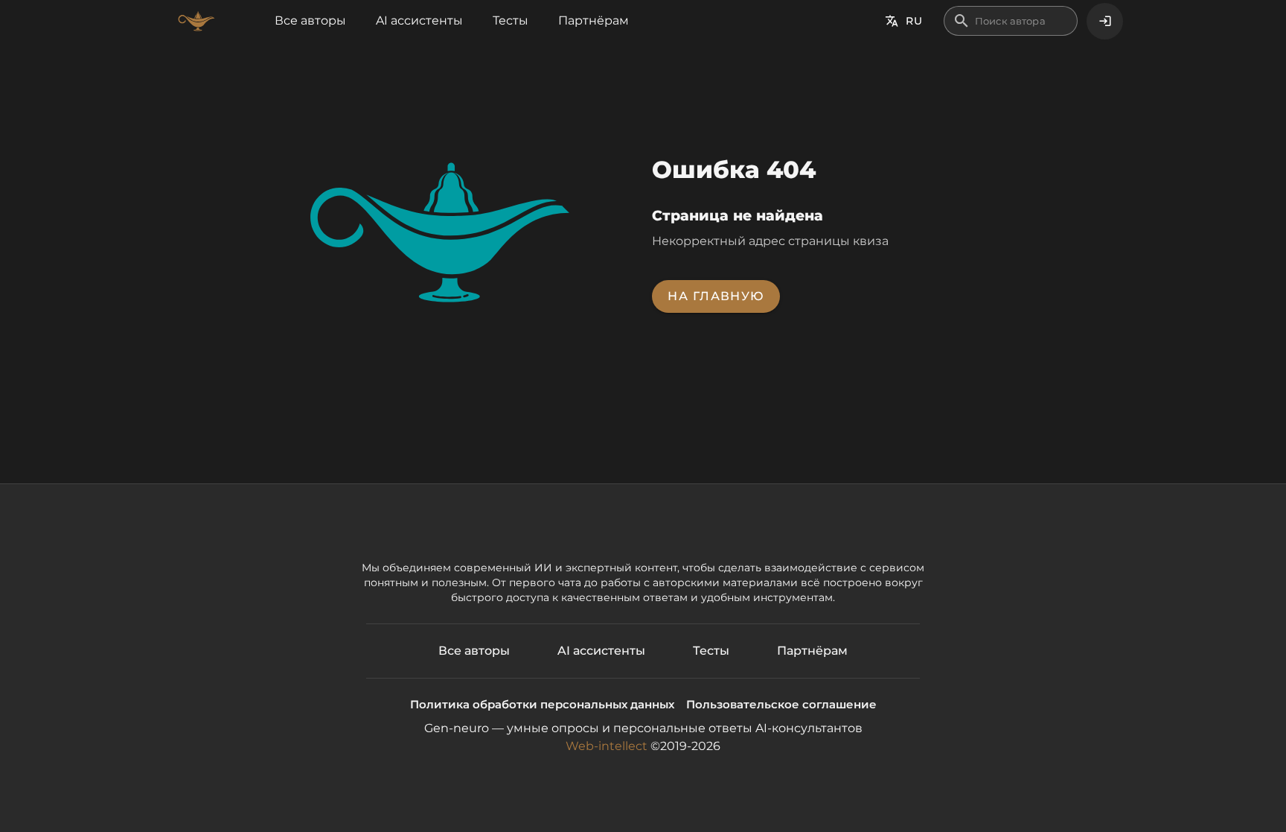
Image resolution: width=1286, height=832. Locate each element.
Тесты (510, 20)
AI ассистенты (419, 20)
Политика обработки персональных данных (542, 704)
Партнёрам (593, 20)
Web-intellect (606, 746)
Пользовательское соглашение (781, 704)
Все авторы (310, 20)
